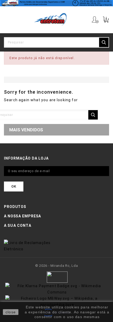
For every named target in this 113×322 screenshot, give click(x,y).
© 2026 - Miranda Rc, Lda (56, 266)
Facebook (47, 236)
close (11, 312)
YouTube (56, 236)
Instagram (64, 236)
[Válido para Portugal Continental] (56, 3)
